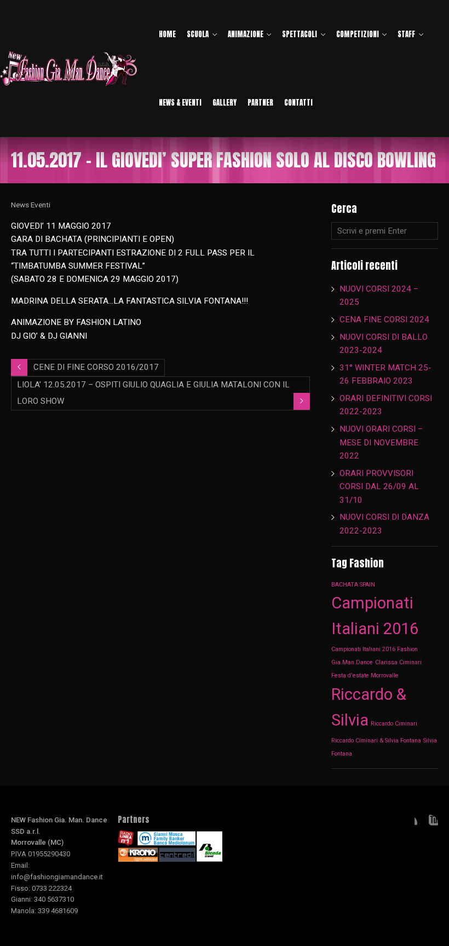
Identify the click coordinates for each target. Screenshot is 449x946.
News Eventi (30, 204)
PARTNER (260, 102)
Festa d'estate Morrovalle (365, 675)
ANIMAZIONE (245, 34)
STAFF (406, 34)
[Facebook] (408, 823)
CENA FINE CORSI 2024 (384, 319)
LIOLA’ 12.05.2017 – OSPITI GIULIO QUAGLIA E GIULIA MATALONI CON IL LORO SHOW (153, 393)
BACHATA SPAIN (353, 584)
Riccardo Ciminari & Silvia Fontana (376, 740)
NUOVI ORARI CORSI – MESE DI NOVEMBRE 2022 (381, 442)
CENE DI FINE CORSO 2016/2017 (96, 367)
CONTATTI (298, 102)
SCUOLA (198, 34)
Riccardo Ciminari (394, 723)
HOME (167, 34)
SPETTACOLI (299, 34)
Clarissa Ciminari (398, 662)
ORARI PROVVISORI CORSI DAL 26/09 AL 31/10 (379, 486)
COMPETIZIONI (357, 34)
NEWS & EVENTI (180, 102)
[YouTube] (429, 823)
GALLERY (224, 102)
